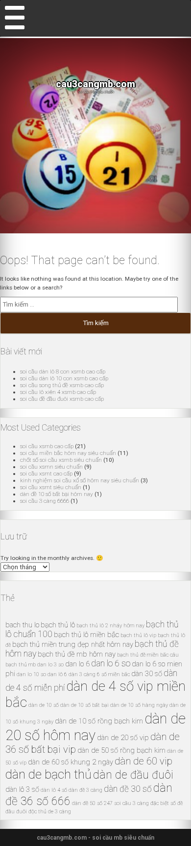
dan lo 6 (77, 664)
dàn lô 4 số (54, 790)
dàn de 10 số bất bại (84, 705)
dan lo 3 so (50, 664)
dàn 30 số (146, 673)
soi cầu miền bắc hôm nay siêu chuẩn (68, 453)
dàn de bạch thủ (48, 774)
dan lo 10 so (31, 674)
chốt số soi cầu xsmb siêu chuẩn (61, 459)
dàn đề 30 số (128, 789)
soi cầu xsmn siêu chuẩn (51, 466)
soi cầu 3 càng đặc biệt (141, 803)
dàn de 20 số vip (123, 737)
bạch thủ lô (58, 624)
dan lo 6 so (110, 663)
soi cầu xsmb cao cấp (46, 446)
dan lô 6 (57, 674)
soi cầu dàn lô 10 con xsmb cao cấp (64, 378)
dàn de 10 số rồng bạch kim (99, 721)
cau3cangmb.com (95, 84)
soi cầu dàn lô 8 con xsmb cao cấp (62, 371)
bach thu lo (22, 624)
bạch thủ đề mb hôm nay (77, 654)
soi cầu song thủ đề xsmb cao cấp (62, 385)
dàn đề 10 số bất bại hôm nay (56, 494)
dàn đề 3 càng (85, 790)
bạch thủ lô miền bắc (86, 634)
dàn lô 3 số (22, 789)
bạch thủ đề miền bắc (142, 655)
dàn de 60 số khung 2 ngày (70, 762)
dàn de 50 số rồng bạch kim (121, 750)
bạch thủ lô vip (138, 635)
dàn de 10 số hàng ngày (139, 705)
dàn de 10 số (43, 705)
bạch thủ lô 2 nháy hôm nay (110, 625)
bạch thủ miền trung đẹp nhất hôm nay (72, 644)
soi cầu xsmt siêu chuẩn (50, 487)
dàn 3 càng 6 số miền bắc (99, 674)
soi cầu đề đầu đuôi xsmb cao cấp (62, 398)
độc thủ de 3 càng (49, 811)
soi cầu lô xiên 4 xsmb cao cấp (58, 392)
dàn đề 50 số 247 (92, 803)
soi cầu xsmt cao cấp (46, 473)
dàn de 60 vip (143, 761)
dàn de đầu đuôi (133, 775)
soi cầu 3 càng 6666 (44, 500)
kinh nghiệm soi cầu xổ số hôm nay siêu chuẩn (79, 480)
